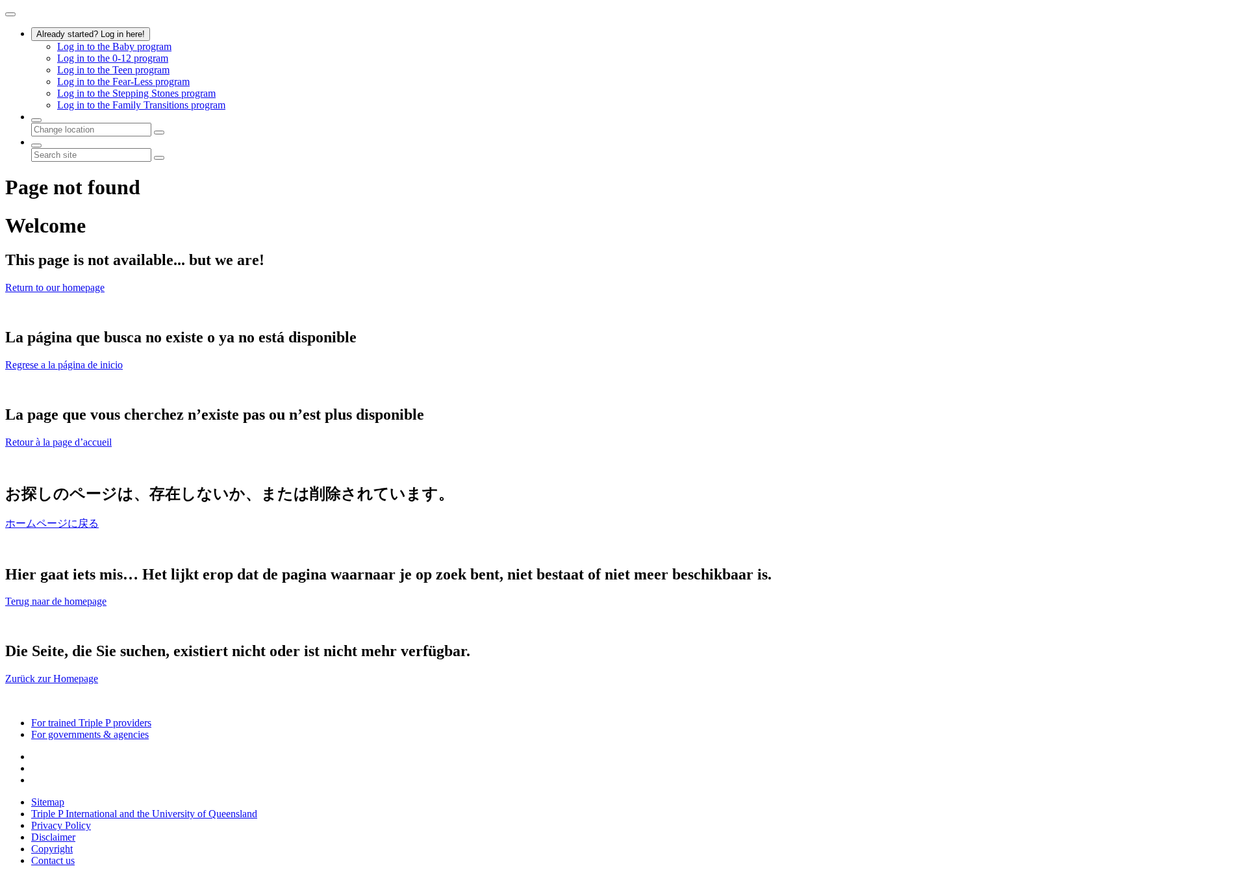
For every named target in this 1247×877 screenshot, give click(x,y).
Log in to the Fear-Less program (123, 81)
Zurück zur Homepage (51, 678)
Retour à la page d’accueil (58, 442)
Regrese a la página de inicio (64, 364)
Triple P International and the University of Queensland (144, 813)
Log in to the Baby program (114, 46)
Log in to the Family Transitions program (141, 104)
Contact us (53, 860)
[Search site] (36, 145)
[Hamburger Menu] (10, 14)
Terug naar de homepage (56, 601)
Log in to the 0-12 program (112, 58)
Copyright (52, 848)
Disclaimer (53, 837)
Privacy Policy (61, 825)
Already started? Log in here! (90, 34)
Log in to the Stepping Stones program (136, 93)
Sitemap (47, 801)
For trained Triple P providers (91, 722)
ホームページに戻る (52, 523)
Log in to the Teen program (113, 69)
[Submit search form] (159, 158)
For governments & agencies (90, 734)
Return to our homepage (55, 287)
